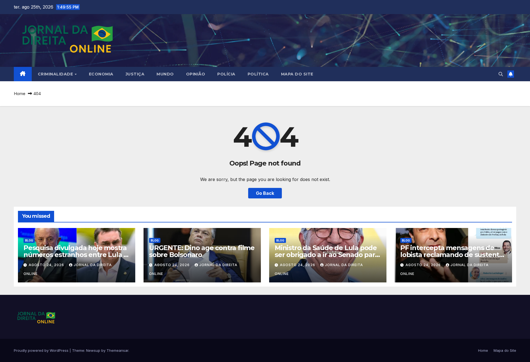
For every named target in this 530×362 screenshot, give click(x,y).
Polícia (226, 74)
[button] (501, 74)
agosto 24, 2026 (47, 265)
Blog (29, 240)
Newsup (93, 350)
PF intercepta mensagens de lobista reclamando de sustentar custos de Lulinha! (453, 255)
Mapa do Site (297, 74)
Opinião (195, 74)
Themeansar (117, 350)
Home (19, 93)
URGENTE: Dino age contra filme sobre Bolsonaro (202, 251)
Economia (101, 74)
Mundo (165, 74)
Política (258, 74)
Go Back (265, 193)
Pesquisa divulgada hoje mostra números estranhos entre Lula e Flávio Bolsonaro (75, 255)
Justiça (135, 74)
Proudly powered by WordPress (42, 350)
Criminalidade (56, 74)
